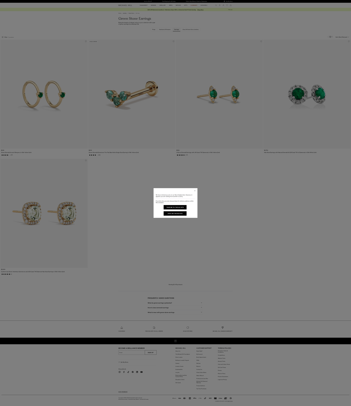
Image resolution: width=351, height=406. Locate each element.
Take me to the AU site (175, 207)
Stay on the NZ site (175, 213)
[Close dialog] (195, 191)
